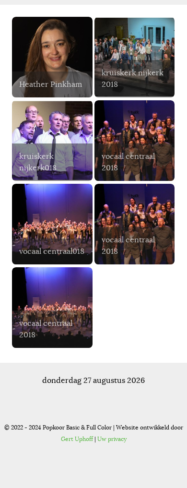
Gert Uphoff (77, 438)
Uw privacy (112, 438)
